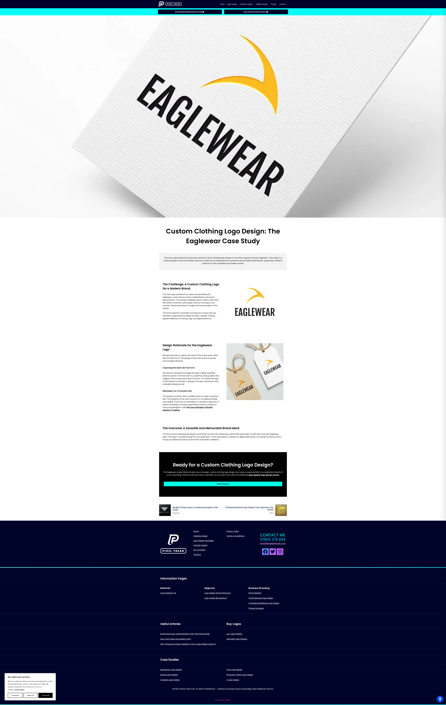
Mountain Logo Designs (236, 639)
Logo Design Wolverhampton (217, 593)
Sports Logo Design (169, 674)
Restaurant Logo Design (171, 669)
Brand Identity (255, 593)
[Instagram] (280, 551)
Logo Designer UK (168, 593)
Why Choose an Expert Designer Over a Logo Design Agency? (188, 644)
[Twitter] (272, 551)
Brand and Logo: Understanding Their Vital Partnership (185, 634)
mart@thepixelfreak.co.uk (272, 543)
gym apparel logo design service (264, 475)
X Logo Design (232, 680)
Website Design (246, 4)
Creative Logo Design (170, 680)
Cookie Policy (19, 689)
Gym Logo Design (234, 669)
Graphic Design (261, 4)
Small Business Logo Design (261, 598)
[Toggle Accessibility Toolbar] (440, 699)
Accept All (45, 695)
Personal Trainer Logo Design (239, 674)
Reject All (30, 695)
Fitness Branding (256, 608)
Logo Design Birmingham (215, 598)
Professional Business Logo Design (264, 603)
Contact (283, 4)
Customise (15, 695)
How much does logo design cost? (175, 639)
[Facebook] (265, 551)
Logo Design (232, 4)
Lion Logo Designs (234, 634)
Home (222, 4)
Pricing (273, 4)
